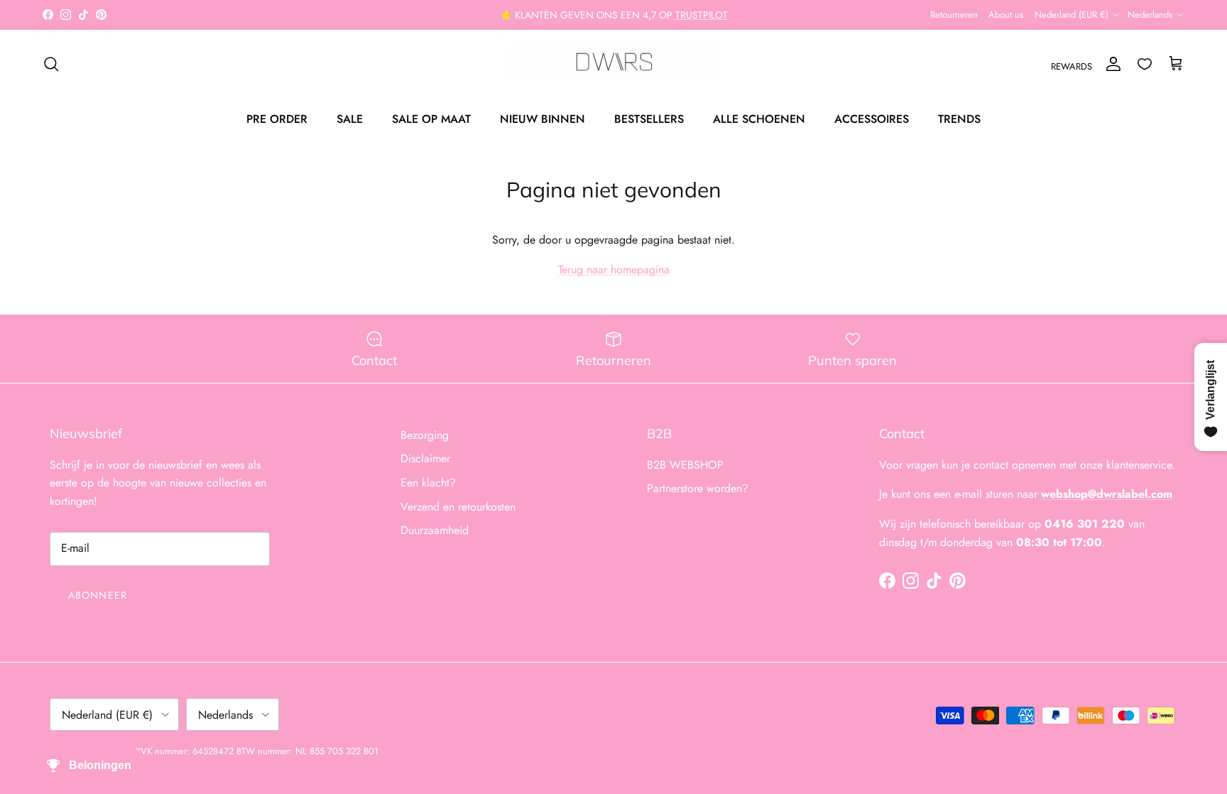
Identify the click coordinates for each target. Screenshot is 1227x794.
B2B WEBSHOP (685, 465)
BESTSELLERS (649, 119)
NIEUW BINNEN (542, 119)
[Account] (1110, 63)
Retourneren (954, 14)
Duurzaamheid (434, 530)
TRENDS (959, 119)
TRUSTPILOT (701, 15)
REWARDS (1071, 66)
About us (1005, 14)
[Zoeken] (51, 63)
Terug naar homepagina (614, 269)
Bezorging (424, 435)
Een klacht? (428, 482)
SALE (350, 119)
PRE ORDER (276, 119)
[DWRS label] (614, 64)
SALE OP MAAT (431, 119)
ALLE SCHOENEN (759, 119)
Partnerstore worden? (697, 488)
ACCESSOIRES (871, 119)
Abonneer (97, 595)
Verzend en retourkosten (458, 507)
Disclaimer (425, 458)
